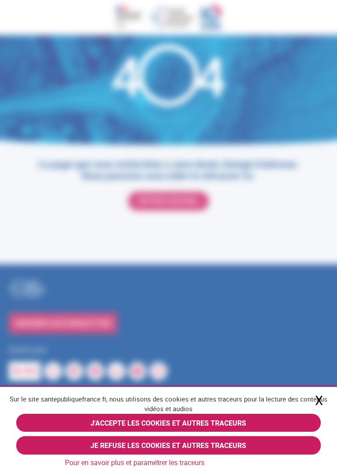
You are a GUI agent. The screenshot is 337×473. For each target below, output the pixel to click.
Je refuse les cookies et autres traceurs (168, 445)
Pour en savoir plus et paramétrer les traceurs (134, 462)
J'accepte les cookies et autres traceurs (168, 423)
